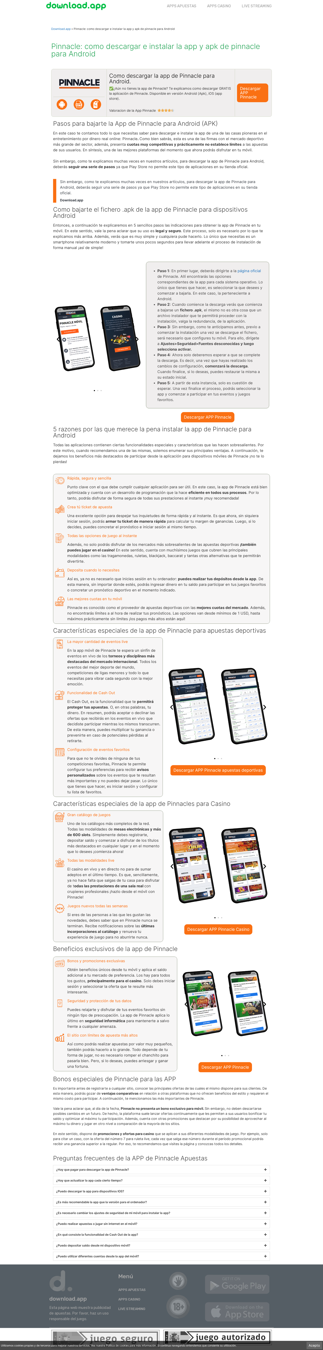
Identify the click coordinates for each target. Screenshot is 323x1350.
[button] (58, 339)
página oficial (249, 271)
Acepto (314, 1345)
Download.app (61, 29)
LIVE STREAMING (257, 6)
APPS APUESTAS (181, 6)
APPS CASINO (219, 6)
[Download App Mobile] (77, 6)
